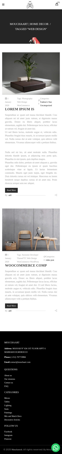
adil (10, 195)
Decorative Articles (12, 420)
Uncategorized (46, 105)
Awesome (26, 255)
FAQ (6, 386)
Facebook (8, 432)
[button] (55, 447)
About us (8, 375)
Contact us (8, 383)
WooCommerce (23, 105)
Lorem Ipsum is (19, 109)
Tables (7, 402)
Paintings (8, 413)
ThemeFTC (21, 258)
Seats (6, 409)
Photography (27, 99)
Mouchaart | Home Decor (29, 24)
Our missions (9, 379)
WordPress (34, 262)
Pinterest (7, 439)
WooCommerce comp (26, 265)
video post (50, 260)
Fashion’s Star (46, 102)
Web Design (22, 102)
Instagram (8, 435)
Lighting (7, 405)
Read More (11, 190)
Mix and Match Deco (12, 416)
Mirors (7, 398)
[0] (57, 5)
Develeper (34, 255)
